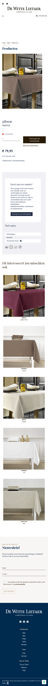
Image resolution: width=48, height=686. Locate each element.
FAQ (24, 670)
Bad (24, 633)
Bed (24, 636)
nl (37, 16)
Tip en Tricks (24, 664)
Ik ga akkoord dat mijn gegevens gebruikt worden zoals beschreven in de (24, 583)
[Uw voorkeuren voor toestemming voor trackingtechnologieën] (44, 682)
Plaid (24, 639)
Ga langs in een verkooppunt (21, 214)
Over (24, 653)
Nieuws (24, 667)
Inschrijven (9, 591)
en (43, 16)
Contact (24, 656)
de (46, 16)
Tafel (24, 642)
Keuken (24, 644)
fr (40, 16)
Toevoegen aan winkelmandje (34, 140)
